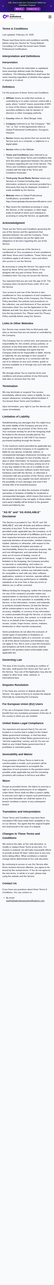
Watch (18, 9)
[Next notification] (51, 6)
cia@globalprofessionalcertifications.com (25, 901)
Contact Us (32, 9)
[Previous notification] (3, 6)
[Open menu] (50, 17)
